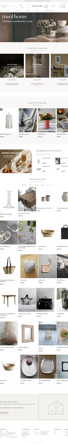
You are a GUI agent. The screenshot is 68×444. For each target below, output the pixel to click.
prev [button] (4, 27)
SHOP (7, 10)
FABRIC (37, 185)
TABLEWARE (31, 185)
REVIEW (55, 432)
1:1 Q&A (55, 431)
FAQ (54, 434)
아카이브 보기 (4, 412)
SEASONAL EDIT (49, 10)
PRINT (48, 185)
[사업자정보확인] (14, 433)
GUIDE (66, 431)
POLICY (66, 434)
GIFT (52, 185)
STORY (27, 10)
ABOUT (37, 10)
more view (37, 387)
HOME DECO (24, 185)
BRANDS (17, 10)
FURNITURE (43, 185)
